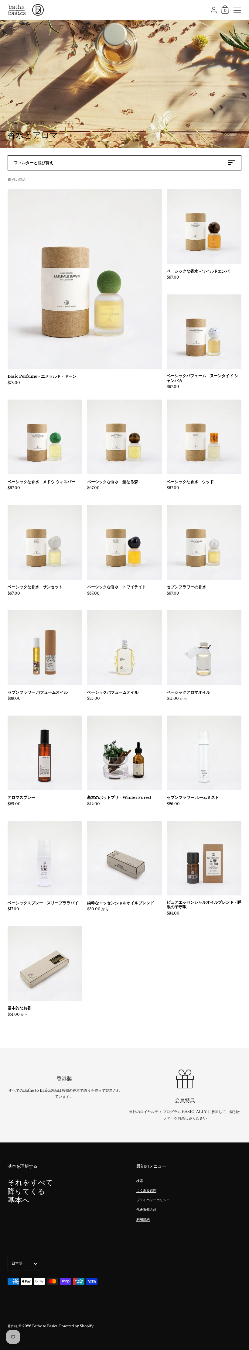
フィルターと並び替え (33, 162)
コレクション (36, 122)
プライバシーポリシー (153, 1200)
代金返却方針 (146, 1209)
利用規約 (143, 1219)
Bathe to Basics (44, 1326)
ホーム (13, 122)
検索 (139, 1181)
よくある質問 (146, 1190)
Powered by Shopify (76, 1326)
